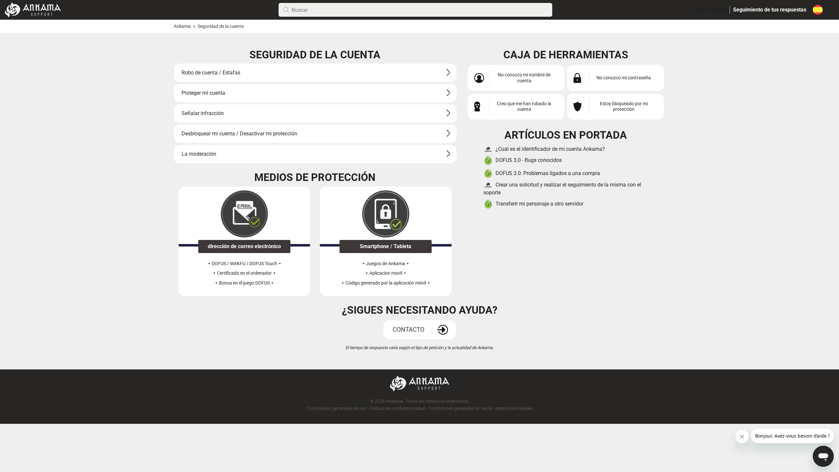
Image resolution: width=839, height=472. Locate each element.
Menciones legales (514, 408)
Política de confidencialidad (397, 408)
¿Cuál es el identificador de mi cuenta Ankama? (550, 149)
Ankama (182, 26)
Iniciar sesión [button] (710, 10)
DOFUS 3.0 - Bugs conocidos (529, 160)
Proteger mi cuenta (203, 93)
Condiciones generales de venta (460, 408)
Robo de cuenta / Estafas (211, 72)
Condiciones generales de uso (336, 408)
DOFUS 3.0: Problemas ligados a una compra (548, 173)
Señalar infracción (203, 113)
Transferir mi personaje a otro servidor (539, 204)
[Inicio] (33, 9)
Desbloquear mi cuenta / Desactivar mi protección (239, 133)
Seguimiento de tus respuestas (769, 10)
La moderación (199, 154)
